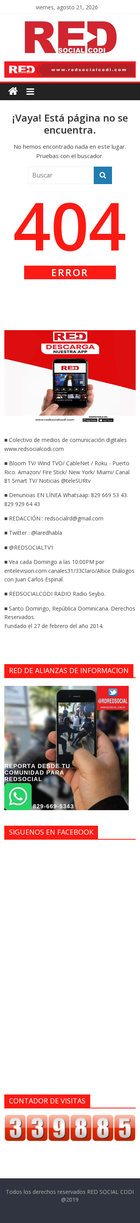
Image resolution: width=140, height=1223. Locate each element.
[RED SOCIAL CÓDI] (13, 91)
